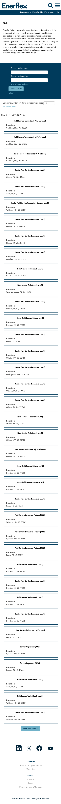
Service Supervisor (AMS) (30, 646)
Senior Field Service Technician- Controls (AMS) (30, 203)
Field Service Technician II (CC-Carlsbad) (30, 121)
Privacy (30, 779)
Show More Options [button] (20, 84)
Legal (30, 783)
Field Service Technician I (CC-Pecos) (30, 630)
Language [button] (24, 12)
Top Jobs (30, 769)
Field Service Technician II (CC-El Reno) (30, 449)
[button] (57, 5)
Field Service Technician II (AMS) (30, 268)
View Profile (37, 12)
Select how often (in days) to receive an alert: (23, 103)
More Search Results (31, 728)
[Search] (50, 5)
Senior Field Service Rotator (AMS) (30, 318)
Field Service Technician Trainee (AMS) (30, 515)
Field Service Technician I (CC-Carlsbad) (30, 153)
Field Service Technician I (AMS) (30, 285)
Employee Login (51, 12)
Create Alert (10, 106)
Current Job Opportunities (30, 765)
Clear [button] (11, 93)
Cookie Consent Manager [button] (30, 787)
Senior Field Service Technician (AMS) (30, 170)
